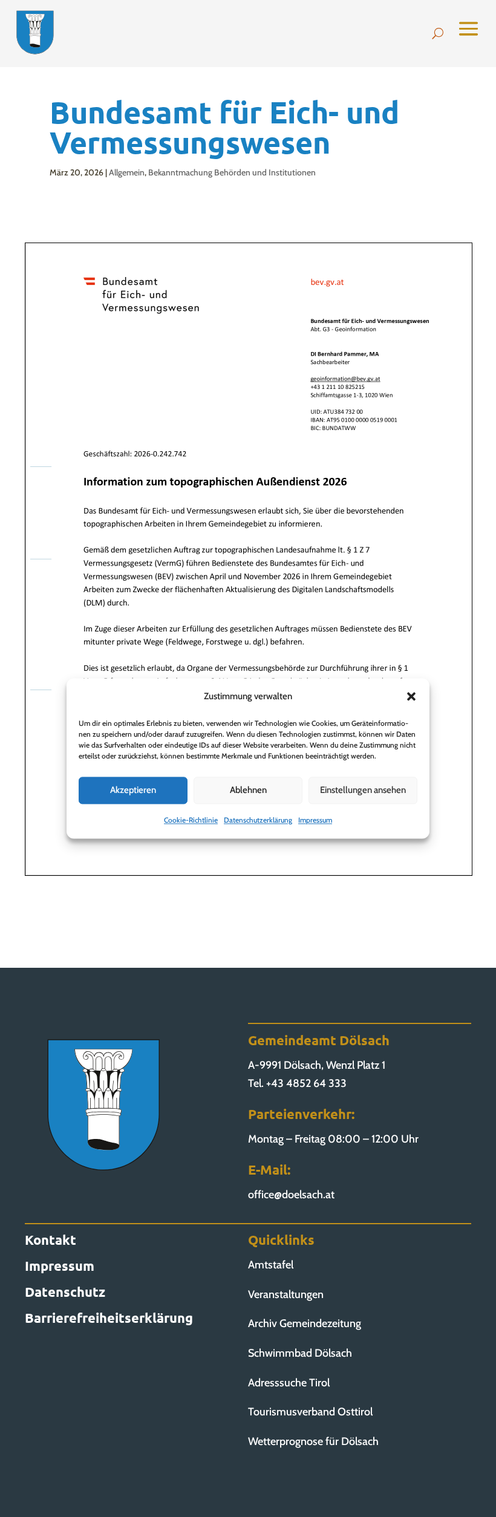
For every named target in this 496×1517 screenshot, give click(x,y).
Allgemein (127, 172)
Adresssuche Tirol (289, 1382)
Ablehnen (248, 790)
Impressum (315, 819)
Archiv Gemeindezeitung (304, 1323)
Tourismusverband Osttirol (310, 1411)
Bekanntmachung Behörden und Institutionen (232, 172)
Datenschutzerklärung (258, 819)
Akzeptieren (133, 790)
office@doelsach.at (291, 1194)
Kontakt (50, 1240)
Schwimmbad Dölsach (300, 1353)
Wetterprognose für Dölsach (313, 1441)
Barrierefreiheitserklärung (109, 1318)
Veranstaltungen (286, 1294)
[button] (411, 697)
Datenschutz (65, 1292)
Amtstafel (270, 1264)
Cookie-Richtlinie (191, 819)
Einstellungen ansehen (363, 790)
